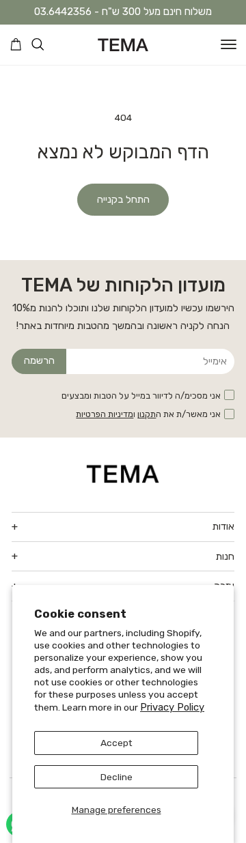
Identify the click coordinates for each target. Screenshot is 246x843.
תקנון (146, 414)
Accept (116, 742)
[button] (228, 44)
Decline (116, 776)
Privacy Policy (172, 707)
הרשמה (39, 360)
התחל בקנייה (123, 199)
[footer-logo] (123, 473)
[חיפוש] (37, 44)
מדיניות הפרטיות (104, 414)
